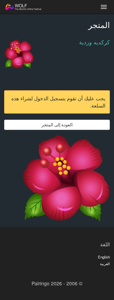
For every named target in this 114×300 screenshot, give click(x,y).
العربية (105, 263)
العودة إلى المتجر (57, 124)
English (104, 257)
